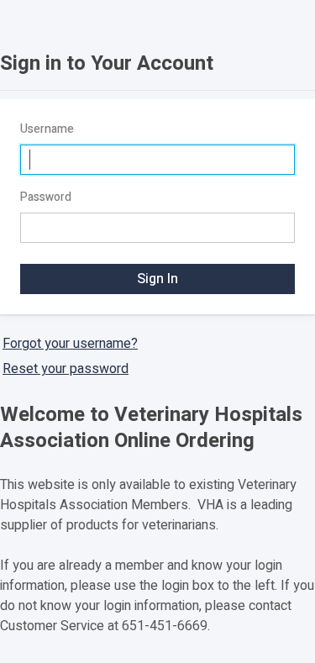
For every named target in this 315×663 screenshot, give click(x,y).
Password (45, 197)
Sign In (157, 279)
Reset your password (66, 369)
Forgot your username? (70, 344)
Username (47, 129)
